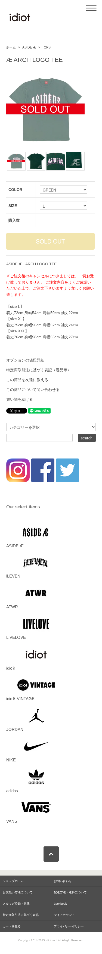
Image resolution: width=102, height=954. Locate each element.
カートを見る (12, 926)
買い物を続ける (19, 399)
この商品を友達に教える (27, 380)
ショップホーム (13, 881)
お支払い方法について (18, 892)
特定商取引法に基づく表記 (21, 914)
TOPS (46, 47)
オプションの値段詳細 (25, 360)
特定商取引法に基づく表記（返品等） (38, 370)
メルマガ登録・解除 (16, 903)
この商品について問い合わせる (33, 389)
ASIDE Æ (28, 47)
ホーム (11, 47)
